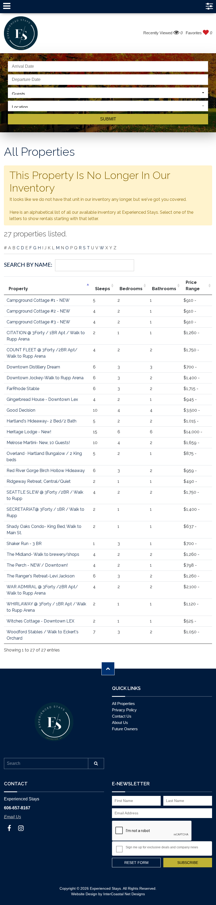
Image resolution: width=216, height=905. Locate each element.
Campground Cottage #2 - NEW (38, 311)
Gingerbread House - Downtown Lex (42, 399)
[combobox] (108, 92)
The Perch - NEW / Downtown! (37, 565)
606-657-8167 (17, 808)
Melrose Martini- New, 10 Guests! (38, 442)
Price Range (193, 285)
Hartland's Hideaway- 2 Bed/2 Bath (41, 421)
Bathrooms (164, 288)
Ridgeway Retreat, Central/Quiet (39, 481)
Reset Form (136, 862)
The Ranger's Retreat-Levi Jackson (41, 575)
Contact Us (121, 716)
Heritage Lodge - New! (29, 431)
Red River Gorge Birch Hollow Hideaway (46, 470)
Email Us (12, 817)
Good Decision (21, 410)
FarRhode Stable (23, 388)
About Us (120, 722)
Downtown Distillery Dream (33, 366)
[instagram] (21, 828)
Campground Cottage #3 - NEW (38, 321)
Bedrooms (131, 288)
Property (18, 288)
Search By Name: (28, 265)
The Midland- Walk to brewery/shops (43, 554)
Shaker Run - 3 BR (24, 543)
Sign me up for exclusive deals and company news (162, 847)
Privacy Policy (124, 710)
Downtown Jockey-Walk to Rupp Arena (45, 377)
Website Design (84, 894)
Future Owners (125, 729)
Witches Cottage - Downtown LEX (40, 621)
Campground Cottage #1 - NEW (38, 300)
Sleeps (102, 288)
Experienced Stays (21, 33)
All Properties (123, 703)
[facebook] (9, 828)
